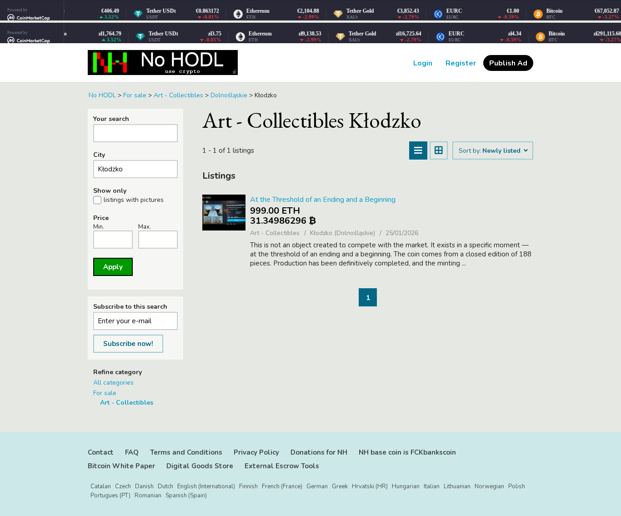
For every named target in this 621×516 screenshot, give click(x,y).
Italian (432, 486)
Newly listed (502, 151)
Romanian (148, 495)
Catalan (100, 486)
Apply (113, 266)
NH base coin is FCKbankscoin (407, 452)
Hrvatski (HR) (370, 486)
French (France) (282, 486)
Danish (144, 486)
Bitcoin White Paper (121, 466)
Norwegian (489, 486)
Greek (340, 486)
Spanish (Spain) (186, 495)
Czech (123, 486)
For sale (104, 393)
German (317, 486)
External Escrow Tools (282, 466)
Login (422, 63)
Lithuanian (457, 486)
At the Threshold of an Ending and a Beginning (323, 200)
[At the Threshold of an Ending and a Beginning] (223, 212)
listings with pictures (134, 200)
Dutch (165, 486)
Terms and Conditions (186, 452)
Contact (101, 452)
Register (461, 63)
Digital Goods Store (199, 466)
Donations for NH (318, 452)
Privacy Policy (256, 452)
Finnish (248, 486)
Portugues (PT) (110, 495)
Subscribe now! (128, 343)
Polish (516, 486)
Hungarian (406, 486)
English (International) (206, 486)
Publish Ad (508, 63)
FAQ (132, 452)
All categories (113, 382)
